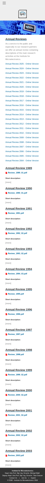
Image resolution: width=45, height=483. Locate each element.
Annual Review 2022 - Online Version (22, 78)
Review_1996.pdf (16, 314)
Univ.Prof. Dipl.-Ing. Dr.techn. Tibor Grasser (27, 475)
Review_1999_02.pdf (17, 375)
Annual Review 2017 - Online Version (22, 101)
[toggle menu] (22, 3)
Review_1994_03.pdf (17, 274)
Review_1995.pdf (16, 294)
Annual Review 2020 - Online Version (22, 87)
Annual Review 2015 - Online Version (22, 110)
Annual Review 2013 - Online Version (22, 119)
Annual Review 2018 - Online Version (22, 96)
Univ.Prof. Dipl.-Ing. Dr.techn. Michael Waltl (24, 473)
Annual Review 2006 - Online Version (22, 151)
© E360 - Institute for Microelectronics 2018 (22, 480)
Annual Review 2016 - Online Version (22, 105)
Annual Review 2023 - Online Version (22, 73)
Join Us (24, 478)
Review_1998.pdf (16, 354)
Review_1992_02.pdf (17, 233)
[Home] (22, 13)
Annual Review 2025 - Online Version (22, 64)
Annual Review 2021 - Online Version (22, 82)
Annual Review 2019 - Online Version (22, 91)
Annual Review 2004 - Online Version (22, 160)
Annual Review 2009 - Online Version (22, 137)
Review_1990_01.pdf (17, 193)
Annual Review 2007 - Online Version (22, 147)
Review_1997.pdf (16, 334)
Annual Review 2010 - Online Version (22, 133)
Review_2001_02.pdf (17, 415)
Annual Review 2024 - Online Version (22, 68)
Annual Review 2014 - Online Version (22, 114)
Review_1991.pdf (16, 213)
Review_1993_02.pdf (17, 253)
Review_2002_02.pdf (17, 435)
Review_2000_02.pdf (17, 395)
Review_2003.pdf (16, 455)
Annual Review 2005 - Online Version (22, 156)
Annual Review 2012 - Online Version (22, 124)
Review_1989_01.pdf (17, 173)
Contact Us (13, 478)
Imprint (33, 478)
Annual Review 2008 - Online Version (22, 142)
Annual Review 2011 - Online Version (22, 128)
